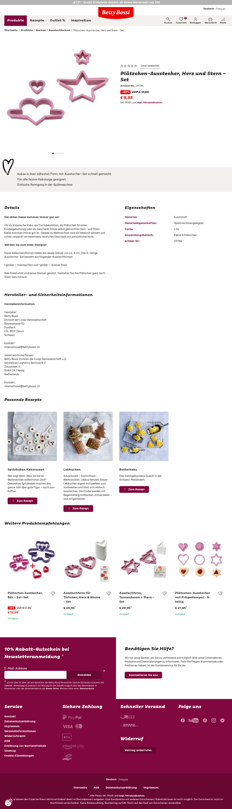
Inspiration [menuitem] (81, 21)
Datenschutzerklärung (20, 721)
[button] (195, 20)
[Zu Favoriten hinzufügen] (53, 593)
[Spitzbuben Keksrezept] (32, 436)
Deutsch (208, 8)
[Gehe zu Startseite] (116, 13)
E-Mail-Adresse (15, 668)
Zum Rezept (25, 500)
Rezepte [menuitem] (37, 21)
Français (220, 8)
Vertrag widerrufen (138, 750)
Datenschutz (87, 688)
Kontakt (10, 716)
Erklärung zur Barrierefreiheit (25, 745)
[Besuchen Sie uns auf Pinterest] (205, 721)
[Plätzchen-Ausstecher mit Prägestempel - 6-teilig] (199, 559)
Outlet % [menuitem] (57, 21)
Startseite (80, 787)
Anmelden (84, 674)
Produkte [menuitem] (15, 21)
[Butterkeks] (144, 436)
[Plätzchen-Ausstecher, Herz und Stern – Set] (58, 91)
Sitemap (10, 750)
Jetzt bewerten (150, 65)
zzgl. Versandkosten (149, 102)
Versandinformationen (20, 731)
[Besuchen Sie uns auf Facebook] (182, 721)
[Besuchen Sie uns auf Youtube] (193, 721)
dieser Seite (52, 688)
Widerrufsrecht (15, 736)
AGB (7, 741)
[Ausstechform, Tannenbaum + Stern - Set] (144, 559)
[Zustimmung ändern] (8, 802)
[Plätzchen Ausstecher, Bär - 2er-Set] (32, 559)
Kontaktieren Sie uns (143, 675)
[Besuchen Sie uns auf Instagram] (213, 721)
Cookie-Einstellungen (19, 755)
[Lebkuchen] (88, 436)
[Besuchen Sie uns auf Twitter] (222, 721)
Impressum (12, 726)
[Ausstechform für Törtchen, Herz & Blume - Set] (88, 559)
